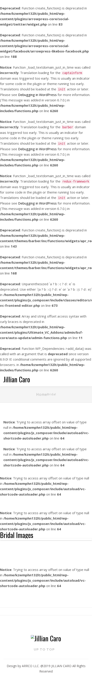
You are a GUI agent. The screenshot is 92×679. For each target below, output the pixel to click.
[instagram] (49, 624)
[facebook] (42, 624)
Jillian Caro (16, 379)
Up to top (45, 649)
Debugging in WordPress (37, 94)
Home (41, 394)
